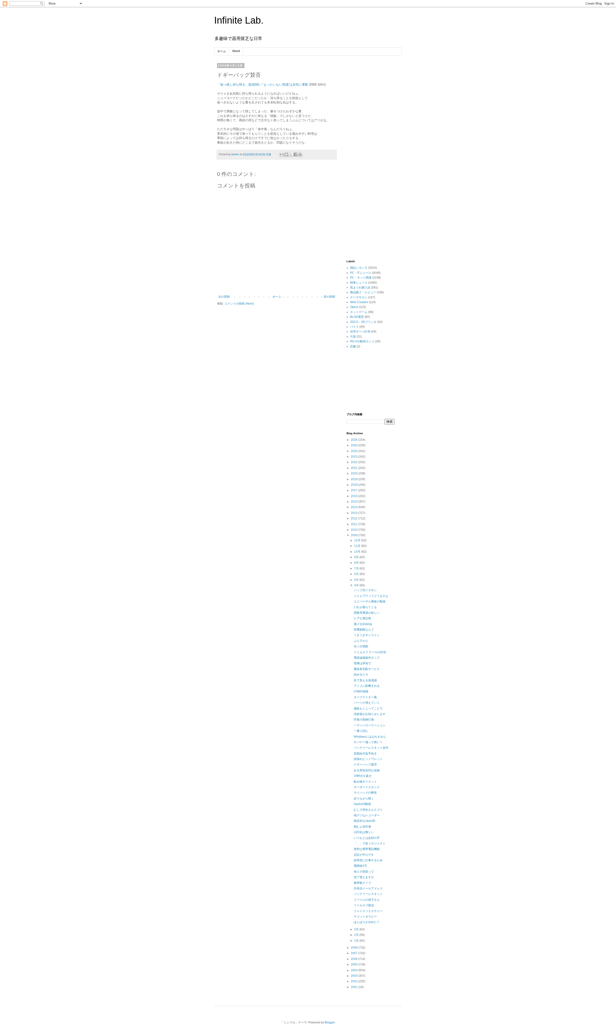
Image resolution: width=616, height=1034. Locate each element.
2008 (354, 947)
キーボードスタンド (367, 787)
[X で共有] (291, 154)
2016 (354, 496)
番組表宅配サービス (367, 669)
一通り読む (361, 731)
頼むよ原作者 (362, 826)
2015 (354, 501)
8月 (356, 562)
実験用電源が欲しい (367, 612)
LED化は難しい (364, 832)
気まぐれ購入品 (360, 287)
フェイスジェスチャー (368, 911)
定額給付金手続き (365, 753)
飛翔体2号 (360, 866)
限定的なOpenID (364, 821)
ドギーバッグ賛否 (365, 764)
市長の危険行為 (364, 719)
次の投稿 (224, 296)
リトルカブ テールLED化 (370, 652)
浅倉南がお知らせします (369, 714)
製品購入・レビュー (363, 292)
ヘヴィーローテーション (369, 725)
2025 (354, 445)
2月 (356, 935)
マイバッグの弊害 (365, 792)
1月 (356, 940)
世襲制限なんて (364, 629)
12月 (357, 540)
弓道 (353, 336)
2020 (354, 473)
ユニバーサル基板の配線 (369, 601)
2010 (354, 529)
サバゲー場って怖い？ (368, 742)
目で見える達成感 (365, 680)
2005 (354, 964)
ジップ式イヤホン (365, 590)
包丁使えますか (364, 877)
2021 (354, 468)
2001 (354, 987)
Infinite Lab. (238, 20)
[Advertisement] (370, 136)
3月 (356, 929)
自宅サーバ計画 (360, 331)
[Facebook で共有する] (295, 154)
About (236, 51)
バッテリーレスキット (368, 894)
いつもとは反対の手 (367, 838)
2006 (354, 959)
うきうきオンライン (367, 635)
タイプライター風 (365, 697)
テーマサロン (358, 297)
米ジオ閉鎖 (361, 646)
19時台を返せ (363, 776)
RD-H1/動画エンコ (362, 341)
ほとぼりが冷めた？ (367, 922)
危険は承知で (362, 663)
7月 (356, 568)
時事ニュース (358, 282)
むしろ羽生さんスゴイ (368, 809)
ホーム (221, 51)
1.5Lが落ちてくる (365, 607)
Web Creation (359, 302)
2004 (354, 970)
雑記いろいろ (358, 267)
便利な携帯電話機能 (367, 849)
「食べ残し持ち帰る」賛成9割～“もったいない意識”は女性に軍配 (262, 84)
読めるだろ (361, 674)
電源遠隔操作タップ (367, 657)
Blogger (330, 1022)
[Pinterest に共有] (300, 154)
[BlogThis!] (286, 154)
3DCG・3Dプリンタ (363, 322)
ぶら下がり (361, 641)
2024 (354, 451)
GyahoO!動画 (362, 804)
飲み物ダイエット (365, 781)
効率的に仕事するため (368, 860)
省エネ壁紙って (364, 871)
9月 (356, 557)
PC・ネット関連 (361, 277)
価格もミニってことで (368, 708)
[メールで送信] (281, 154)
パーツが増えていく (367, 702)
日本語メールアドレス (368, 888)
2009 (354, 535)
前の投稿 (329, 296)
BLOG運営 (357, 317)
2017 (354, 490)
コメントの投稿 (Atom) (239, 303)
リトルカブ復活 (364, 905)
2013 (354, 513)
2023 (354, 456)
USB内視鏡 (361, 691)
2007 (354, 953)
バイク (354, 326)
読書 (353, 346)
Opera (354, 307)
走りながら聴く (364, 798)
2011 (354, 524)
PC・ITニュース (360, 272)
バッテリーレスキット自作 (371, 747)
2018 (354, 484)
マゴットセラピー (365, 916)
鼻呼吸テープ (362, 883)
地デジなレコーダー (367, 815)
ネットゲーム (358, 312)
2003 (354, 975)
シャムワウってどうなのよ (371, 596)
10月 (357, 551)
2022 (354, 462)
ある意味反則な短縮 (367, 770)
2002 (354, 981)
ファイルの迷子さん (367, 899)
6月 (356, 574)
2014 (354, 507)
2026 (354, 439)
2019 (354, 479)
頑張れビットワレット (368, 759)
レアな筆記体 (362, 618)
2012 (354, 518)
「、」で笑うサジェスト (369, 843)
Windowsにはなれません (370, 736)
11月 (357, 546)
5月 (356, 579)
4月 (356, 585)
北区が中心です (364, 854)
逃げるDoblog (363, 624)
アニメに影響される (367, 686)
